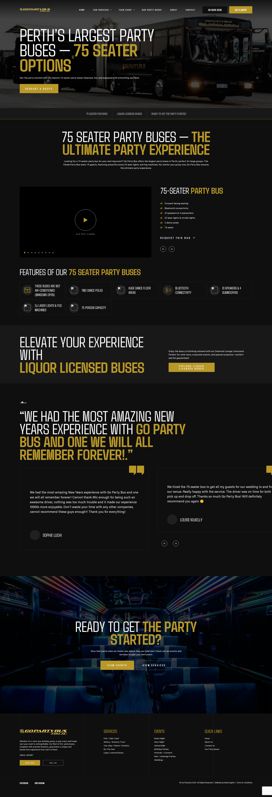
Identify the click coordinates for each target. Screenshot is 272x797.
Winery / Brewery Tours (114, 742)
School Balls (159, 746)
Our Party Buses (152, 9)
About (173, 9)
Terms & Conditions (244, 783)
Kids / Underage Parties (165, 757)
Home (82, 9)
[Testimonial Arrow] (164, 543)
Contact (190, 9)
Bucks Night (159, 739)
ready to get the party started (168, 113)
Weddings (158, 760)
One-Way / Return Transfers (116, 746)
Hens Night (159, 742)
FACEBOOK (24, 783)
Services (110, 731)
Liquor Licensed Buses (114, 753)
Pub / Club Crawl (111, 739)
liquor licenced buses (129, 113)
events (159, 731)
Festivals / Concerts (163, 753)
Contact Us (210, 746)
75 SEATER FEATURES (97, 113)
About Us (209, 742)
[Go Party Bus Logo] (35, 9)
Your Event (125, 9)
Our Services (101, 9)
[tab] (24, 252)
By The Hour (109, 749)
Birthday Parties (161, 749)
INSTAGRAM (39, 783)
